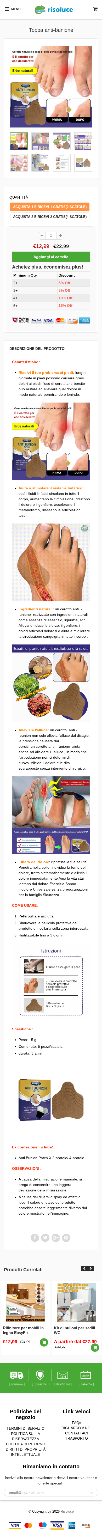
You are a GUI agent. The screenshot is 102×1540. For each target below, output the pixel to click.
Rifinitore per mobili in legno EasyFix (23, 1330)
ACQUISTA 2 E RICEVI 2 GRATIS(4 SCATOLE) (50, 217)
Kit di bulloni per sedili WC (74, 1330)
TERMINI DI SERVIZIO (25, 1428)
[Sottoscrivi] (91, 1493)
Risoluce (67, 1511)
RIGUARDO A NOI (76, 1428)
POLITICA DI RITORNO (25, 1444)
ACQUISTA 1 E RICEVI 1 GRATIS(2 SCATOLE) (50, 207)
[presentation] (84, 1268)
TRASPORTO (76, 1438)
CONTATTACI (76, 1433)
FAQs (76, 1423)
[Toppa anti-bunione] (51, 86)
